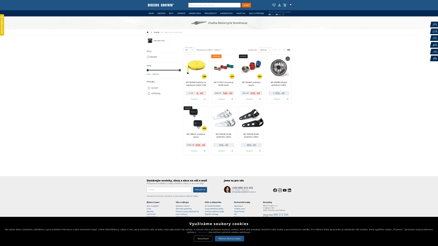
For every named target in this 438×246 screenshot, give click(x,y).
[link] (158, 40)
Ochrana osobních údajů (214, 211)
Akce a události (153, 206)
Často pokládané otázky (214, 209)
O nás (149, 209)
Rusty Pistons (239, 211)
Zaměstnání (151, 214)
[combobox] (189, 50)
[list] (164, 90)
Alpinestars (238, 206)
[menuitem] (151, 13)
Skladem (153, 57)
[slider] (147, 70)
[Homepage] (148, 32)
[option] (158, 40)
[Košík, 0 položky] (285, 5)
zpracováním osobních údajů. (186, 196)
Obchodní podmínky (184, 209)
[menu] (206, 13)
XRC (235, 214)
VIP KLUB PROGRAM (212, 206)
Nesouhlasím (203, 238)
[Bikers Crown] (160, 5)
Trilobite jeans (239, 209)
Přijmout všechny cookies (229, 238)
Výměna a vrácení (183, 206)
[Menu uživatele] (279, 5)
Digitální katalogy (211, 214)
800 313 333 (281, 214)
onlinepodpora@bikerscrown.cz (244, 192)
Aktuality (150, 211)
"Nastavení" (203, 232)
